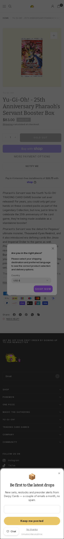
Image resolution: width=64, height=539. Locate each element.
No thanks (32, 529)
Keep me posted (31, 521)
